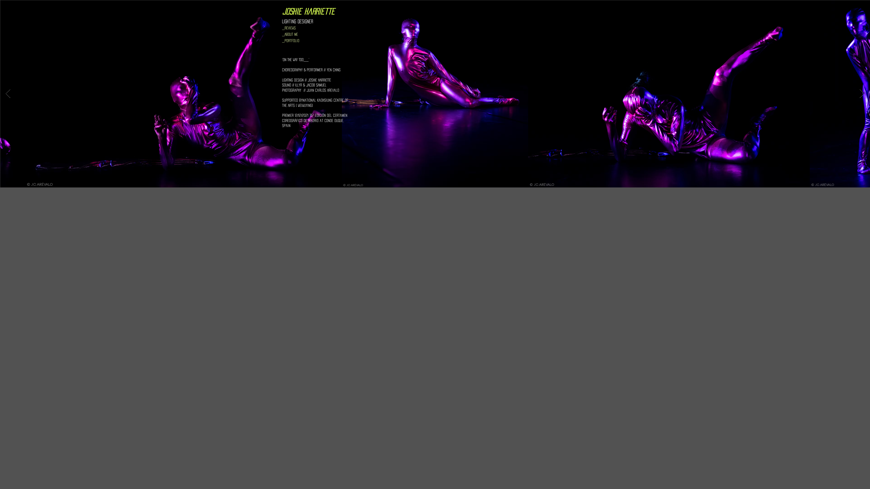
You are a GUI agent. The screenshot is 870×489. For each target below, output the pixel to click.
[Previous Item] (8, 93)
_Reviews (289, 27)
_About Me (290, 34)
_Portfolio (290, 40)
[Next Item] (862, 93)
